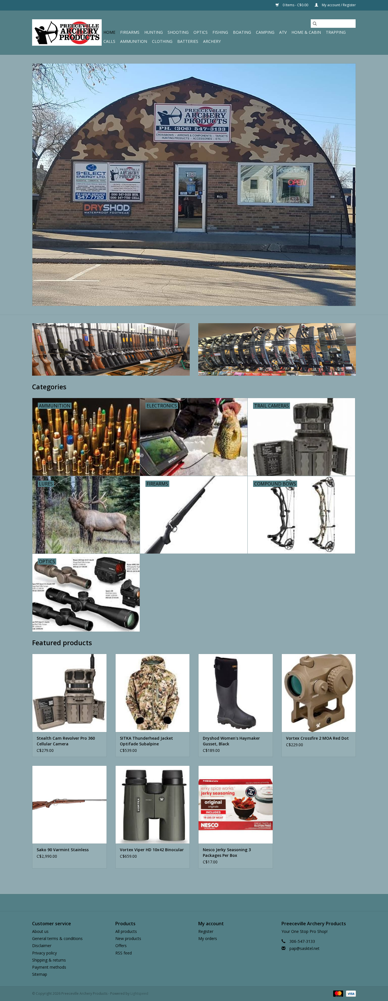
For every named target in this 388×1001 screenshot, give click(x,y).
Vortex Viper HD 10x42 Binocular (152, 849)
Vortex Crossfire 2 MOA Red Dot (317, 738)
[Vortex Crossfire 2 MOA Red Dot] (318, 693)
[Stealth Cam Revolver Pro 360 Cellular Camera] (69, 693)
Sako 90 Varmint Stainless (63, 849)
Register (205, 931)
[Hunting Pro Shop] (67, 32)
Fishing (220, 32)
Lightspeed (139, 993)
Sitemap (39, 974)
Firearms (129, 32)
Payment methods (49, 967)
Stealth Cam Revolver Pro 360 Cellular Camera (66, 740)
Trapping (336, 32)
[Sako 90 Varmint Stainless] (69, 805)
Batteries (187, 41)
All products (126, 931)
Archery (212, 41)
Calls (109, 41)
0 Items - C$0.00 (295, 5)
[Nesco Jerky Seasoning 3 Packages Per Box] (235, 805)
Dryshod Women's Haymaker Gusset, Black (231, 740)
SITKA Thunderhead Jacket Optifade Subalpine (146, 740)
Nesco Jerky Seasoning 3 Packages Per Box (227, 852)
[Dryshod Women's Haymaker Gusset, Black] (235, 693)
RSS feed (123, 953)
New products (128, 938)
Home (109, 32)
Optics (200, 32)
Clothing (162, 41)
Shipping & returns (49, 960)
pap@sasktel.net (304, 948)
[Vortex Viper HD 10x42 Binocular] (152, 805)
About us (40, 931)
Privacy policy (44, 953)
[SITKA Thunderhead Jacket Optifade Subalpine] (152, 693)
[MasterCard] (337, 993)
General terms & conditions (57, 938)
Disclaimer (41, 945)
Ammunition (133, 41)
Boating (242, 32)
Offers (121, 945)
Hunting (153, 32)
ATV (283, 32)
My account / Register (338, 5)
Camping (265, 32)
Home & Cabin (306, 32)
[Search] (314, 23)
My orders (207, 938)
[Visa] (350, 993)
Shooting (178, 32)
